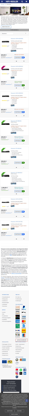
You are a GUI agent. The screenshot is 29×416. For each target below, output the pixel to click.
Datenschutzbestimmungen (22, 406)
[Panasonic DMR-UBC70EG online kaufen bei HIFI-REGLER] (5, 224)
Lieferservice (5, 300)
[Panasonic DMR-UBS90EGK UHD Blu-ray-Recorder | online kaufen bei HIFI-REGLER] (5, 96)
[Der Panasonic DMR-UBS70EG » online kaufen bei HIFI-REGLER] (5, 202)
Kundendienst (5, 315)
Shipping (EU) (5, 298)
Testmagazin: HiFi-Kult (7, 344)
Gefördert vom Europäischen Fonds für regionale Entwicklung (7, 366)
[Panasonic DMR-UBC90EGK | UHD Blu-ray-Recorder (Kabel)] (5, 41)
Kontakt (17, 353)
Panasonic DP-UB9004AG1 (16, 172)
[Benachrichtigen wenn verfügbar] (23, 57)
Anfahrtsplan (18, 300)
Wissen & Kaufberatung (7, 346)
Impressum (14, 407)
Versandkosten (8, 57)
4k (4, 273)
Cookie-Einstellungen (7, 401)
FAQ (3, 314)
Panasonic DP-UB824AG (16, 121)
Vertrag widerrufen (21, 340)
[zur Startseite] (12, 1)
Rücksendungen (6, 302)
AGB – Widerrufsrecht (20, 344)
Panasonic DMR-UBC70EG (16, 221)
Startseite (2, 4)
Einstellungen (14, 414)
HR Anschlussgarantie (7, 321)
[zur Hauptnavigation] (2, 2)
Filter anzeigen (14, 29)
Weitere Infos (6, 26)
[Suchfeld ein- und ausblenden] (22, 2)
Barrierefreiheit (19, 349)
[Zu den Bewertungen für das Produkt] (4, 46)
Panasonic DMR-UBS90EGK (17, 66)
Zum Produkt (18, 57)
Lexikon (4, 312)
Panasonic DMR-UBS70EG (16, 199)
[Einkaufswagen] (26, 2)
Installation (5, 319)
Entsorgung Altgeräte (7, 317)
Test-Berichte (5, 351)
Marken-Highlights (6, 347)
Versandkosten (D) (6, 297)
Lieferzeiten (5, 304)
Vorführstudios (19, 298)
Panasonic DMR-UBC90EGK (17, 38)
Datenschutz (18, 346)
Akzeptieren (9, 410)
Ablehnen (19, 410)
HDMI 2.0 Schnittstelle (16, 273)
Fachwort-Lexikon (6, 349)
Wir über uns (18, 297)
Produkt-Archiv (5, 355)
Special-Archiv (5, 353)
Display (2, 277)
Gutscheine (5, 306)
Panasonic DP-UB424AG (16, 148)
